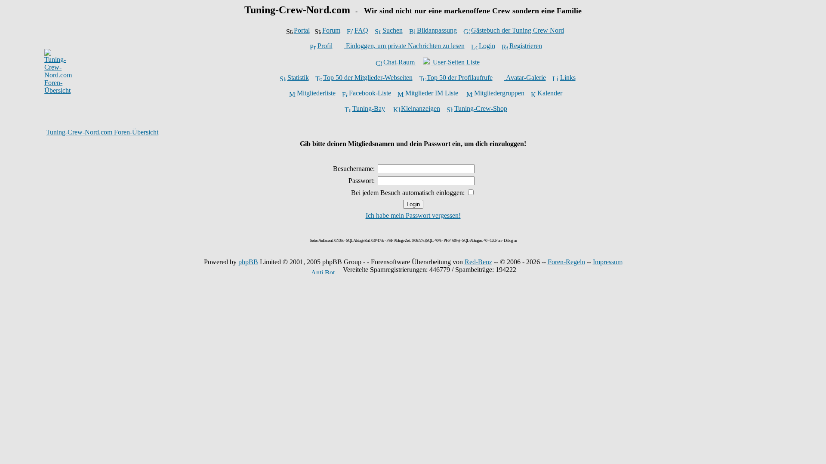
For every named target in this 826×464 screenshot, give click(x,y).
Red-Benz (478, 262)
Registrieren (525, 45)
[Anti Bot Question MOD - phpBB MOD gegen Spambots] (323, 269)
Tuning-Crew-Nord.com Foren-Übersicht (102, 132)
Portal (302, 30)
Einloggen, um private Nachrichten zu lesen (404, 45)
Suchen (392, 30)
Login (487, 45)
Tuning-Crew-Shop (480, 108)
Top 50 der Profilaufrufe (460, 77)
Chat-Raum (399, 62)
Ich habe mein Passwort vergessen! (413, 215)
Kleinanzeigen (420, 108)
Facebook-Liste (370, 93)
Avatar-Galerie (525, 77)
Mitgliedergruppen (499, 93)
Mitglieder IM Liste (431, 93)
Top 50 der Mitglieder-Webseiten (368, 77)
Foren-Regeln (566, 262)
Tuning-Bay (368, 108)
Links (568, 77)
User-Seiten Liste (455, 62)
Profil (325, 45)
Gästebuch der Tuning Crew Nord (517, 30)
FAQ (361, 30)
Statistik (298, 77)
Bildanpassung (437, 30)
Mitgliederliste (316, 93)
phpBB (248, 262)
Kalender (549, 93)
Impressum (608, 262)
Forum (331, 30)
